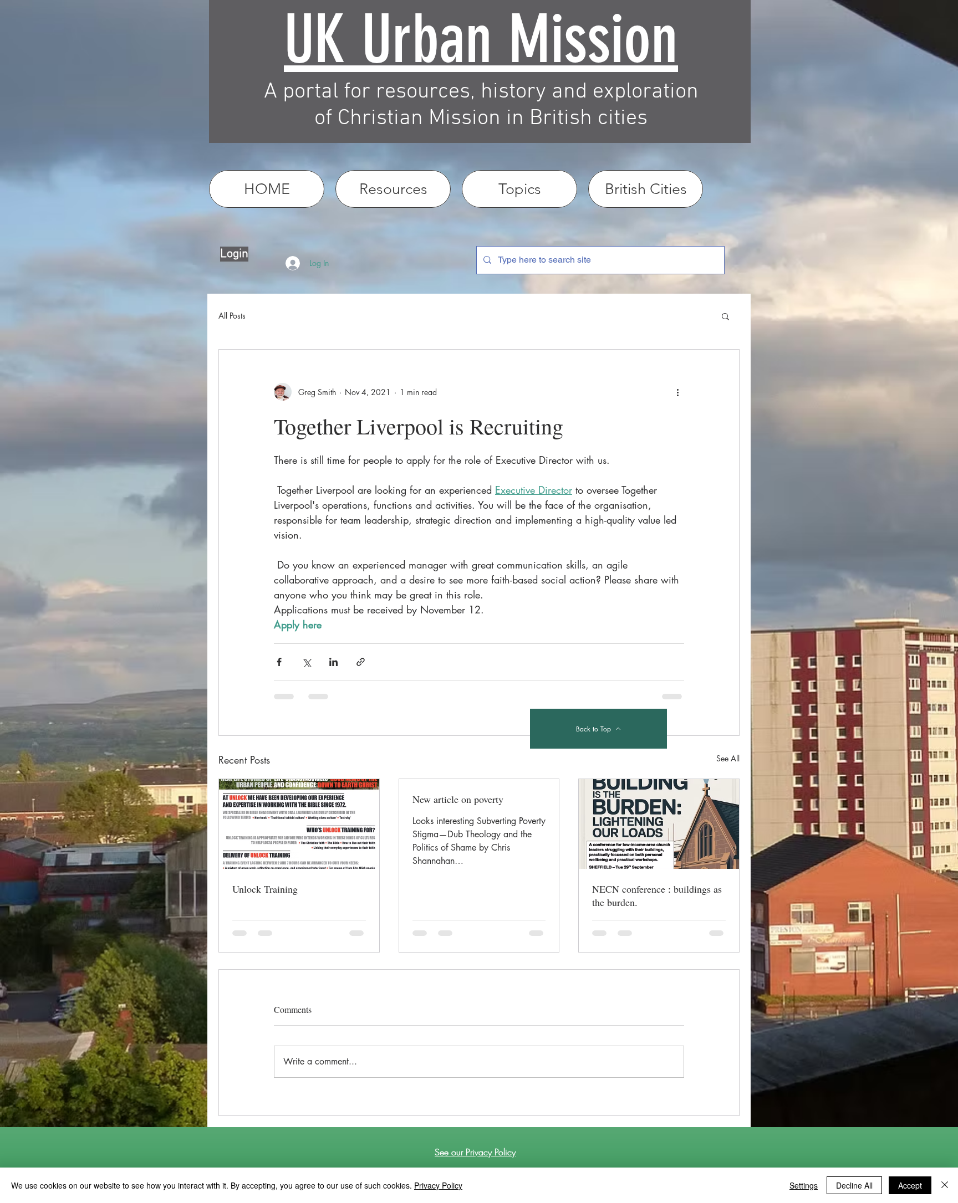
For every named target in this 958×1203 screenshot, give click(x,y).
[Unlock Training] (299, 824)
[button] (725, 315)
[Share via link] (360, 662)
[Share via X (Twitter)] (306, 662)
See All (728, 758)
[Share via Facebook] (279, 662)
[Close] (944, 1185)
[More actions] (677, 391)
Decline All (854, 1185)
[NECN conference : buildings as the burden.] (659, 824)
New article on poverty (457, 799)
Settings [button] (803, 1185)
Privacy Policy (438, 1185)
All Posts (232, 315)
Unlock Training (265, 888)
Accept (910, 1185)
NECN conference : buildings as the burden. (657, 895)
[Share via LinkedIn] (333, 662)
